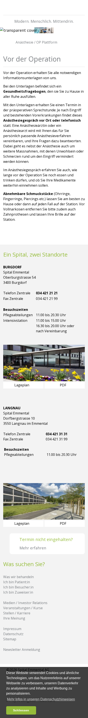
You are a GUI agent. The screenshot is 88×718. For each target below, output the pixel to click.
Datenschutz (13, 634)
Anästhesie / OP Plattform (36, 42)
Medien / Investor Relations (25, 602)
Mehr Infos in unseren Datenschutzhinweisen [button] (41, 699)
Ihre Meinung (14, 618)
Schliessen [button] (21, 710)
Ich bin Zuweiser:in (18, 592)
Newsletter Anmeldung (21, 649)
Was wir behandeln (18, 576)
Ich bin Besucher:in (18, 587)
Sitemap (9, 639)
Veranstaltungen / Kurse (23, 608)
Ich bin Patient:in (16, 582)
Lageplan (22, 385)
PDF (63, 385)
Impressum (12, 628)
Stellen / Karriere (16, 613)
